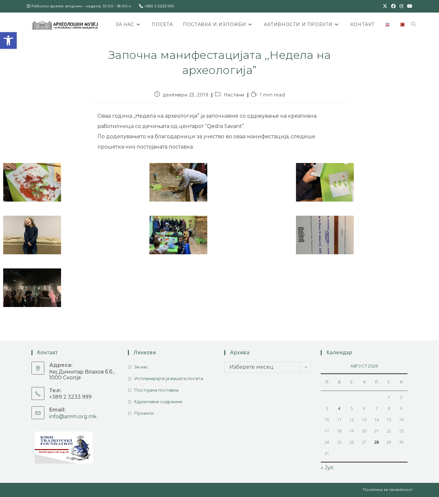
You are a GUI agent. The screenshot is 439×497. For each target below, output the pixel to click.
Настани (234, 95)
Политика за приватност (387, 489)
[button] (8, 40)
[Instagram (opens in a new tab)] (401, 6)
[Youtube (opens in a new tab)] (408, 6)
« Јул (327, 468)
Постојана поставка (156, 390)
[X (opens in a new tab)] (385, 6)
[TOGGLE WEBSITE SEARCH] (413, 24)
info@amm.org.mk (73, 416)
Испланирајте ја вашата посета (168, 378)
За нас (141, 366)
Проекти (144, 413)
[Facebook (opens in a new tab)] (393, 6)
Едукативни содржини (158, 401)
